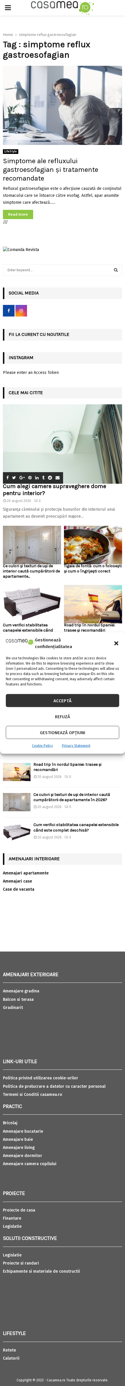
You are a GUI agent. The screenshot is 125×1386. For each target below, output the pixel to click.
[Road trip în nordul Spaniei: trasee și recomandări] (93, 604)
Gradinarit (13, 1007)
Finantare (12, 1218)
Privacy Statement (76, 746)
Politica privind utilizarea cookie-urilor (40, 1078)
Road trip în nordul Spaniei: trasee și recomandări (89, 628)
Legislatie (12, 1226)
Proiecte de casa (19, 1210)
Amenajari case (17, 881)
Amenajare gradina (21, 991)
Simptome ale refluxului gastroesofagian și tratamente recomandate (50, 169)
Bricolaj (10, 1123)
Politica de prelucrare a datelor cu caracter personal (54, 1086)
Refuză (62, 716)
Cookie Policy (42, 746)
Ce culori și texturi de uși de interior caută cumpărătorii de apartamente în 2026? (71, 797)
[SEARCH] (116, 270)
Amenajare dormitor (22, 1155)
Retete (9, 1350)
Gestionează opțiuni (62, 732)
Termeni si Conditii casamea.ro (32, 1094)
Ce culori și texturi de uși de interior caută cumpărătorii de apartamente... (31, 571)
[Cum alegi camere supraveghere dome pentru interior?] (62, 443)
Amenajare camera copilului (29, 1163)
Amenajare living (19, 1147)
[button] (116, 643)
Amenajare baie (18, 1139)
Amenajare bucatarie (23, 1131)
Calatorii (11, 1358)
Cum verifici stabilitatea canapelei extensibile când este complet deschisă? (28, 630)
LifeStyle (10, 151)
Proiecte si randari (21, 1263)
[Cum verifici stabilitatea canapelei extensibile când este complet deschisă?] (32, 604)
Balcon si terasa (18, 999)
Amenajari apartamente (26, 873)
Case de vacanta (18, 889)
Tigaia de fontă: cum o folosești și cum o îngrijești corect (93, 568)
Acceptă (62, 700)
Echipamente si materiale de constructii (41, 1271)
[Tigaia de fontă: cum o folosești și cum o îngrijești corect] (93, 545)
